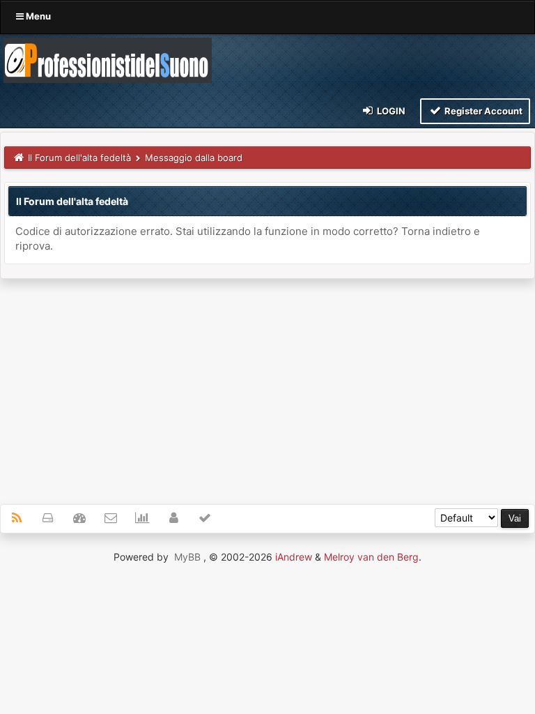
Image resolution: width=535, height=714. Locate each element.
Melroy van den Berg (371, 557)
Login (390, 110)
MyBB (187, 557)
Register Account (482, 110)
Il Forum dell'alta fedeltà (79, 157)
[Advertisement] (267, 383)
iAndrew (293, 557)
